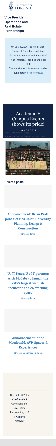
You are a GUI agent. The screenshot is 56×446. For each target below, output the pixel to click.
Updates (31, 234)
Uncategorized (26, 353)
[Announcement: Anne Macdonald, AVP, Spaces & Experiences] (28, 320)
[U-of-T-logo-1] (21, 2)
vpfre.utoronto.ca (34, 72)
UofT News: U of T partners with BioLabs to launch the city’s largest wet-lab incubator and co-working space (28, 283)
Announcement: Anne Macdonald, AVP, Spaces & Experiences (28, 342)
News (24, 234)
